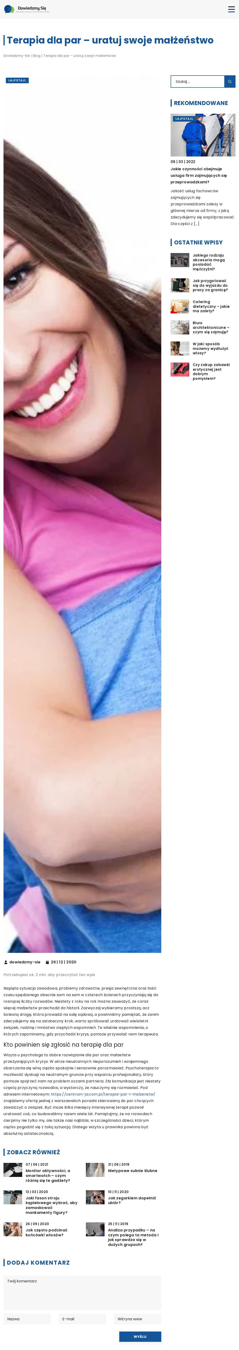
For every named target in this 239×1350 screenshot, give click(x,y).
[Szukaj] (229, 81)
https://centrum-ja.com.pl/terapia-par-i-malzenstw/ (103, 1094)
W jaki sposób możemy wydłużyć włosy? (210, 349)
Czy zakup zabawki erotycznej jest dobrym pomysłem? (211, 372)
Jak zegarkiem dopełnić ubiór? (132, 1201)
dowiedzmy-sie (24, 962)
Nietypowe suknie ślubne (132, 1171)
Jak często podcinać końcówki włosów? (47, 1233)
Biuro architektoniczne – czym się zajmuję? (211, 327)
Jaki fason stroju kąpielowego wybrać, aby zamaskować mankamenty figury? (51, 1205)
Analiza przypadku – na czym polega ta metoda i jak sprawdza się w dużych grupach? (133, 1237)
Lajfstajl (17, 80)
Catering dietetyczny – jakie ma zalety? (211, 306)
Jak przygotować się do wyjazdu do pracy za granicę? (210, 285)
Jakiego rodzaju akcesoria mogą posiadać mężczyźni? (209, 262)
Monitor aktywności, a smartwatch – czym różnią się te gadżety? (48, 1176)
